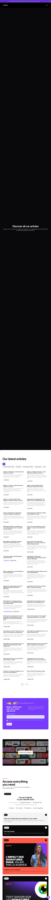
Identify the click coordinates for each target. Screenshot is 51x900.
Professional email (11, 713)
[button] (46, 5)
